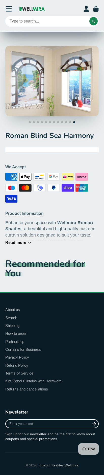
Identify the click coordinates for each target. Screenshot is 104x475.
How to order (16, 333)
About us (12, 309)
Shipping (12, 325)
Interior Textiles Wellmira (59, 465)
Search (11, 318)
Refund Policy (16, 365)
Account (86, 9)
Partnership (14, 341)
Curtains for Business (23, 349)
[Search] (93, 21)
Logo (32, 9)
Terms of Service (19, 373)
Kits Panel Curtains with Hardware (33, 381)
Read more (15, 242)
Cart (96, 9)
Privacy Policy (17, 357)
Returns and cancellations (26, 389)
